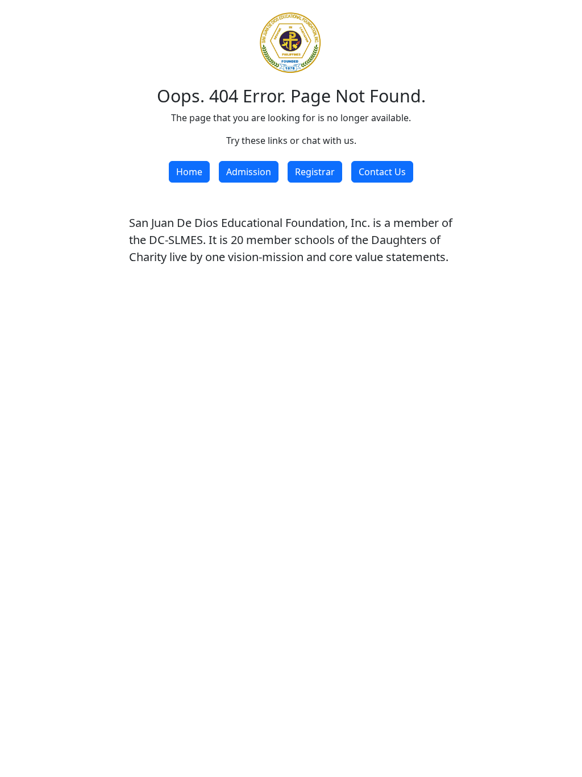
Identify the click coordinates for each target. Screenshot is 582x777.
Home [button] (189, 172)
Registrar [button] (315, 172)
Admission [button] (248, 172)
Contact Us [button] (382, 172)
